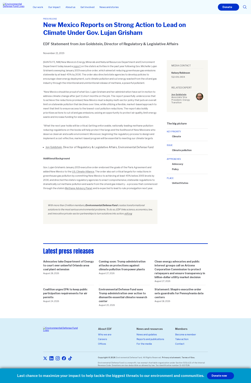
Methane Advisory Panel (78, 188)
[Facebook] (64, 358)
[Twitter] (45, 358)
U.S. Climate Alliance (83, 171)
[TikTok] (70, 358)
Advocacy (177, 164)
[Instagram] (58, 358)
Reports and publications (150, 339)
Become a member (185, 334)
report (77, 66)
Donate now (219, 375)
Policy (175, 169)
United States (180, 183)
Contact (179, 343)
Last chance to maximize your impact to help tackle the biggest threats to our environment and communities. (110, 376)
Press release (50, 19)
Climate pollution (182, 150)
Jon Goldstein (53, 147)
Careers (102, 339)
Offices (102, 343)
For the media (144, 343)
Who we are (104, 334)
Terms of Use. (188, 357)
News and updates (147, 334)
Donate (227, 7)
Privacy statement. (171, 357)
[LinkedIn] (51, 358)
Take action (181, 339)
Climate (176, 136)
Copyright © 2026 (107, 357)
